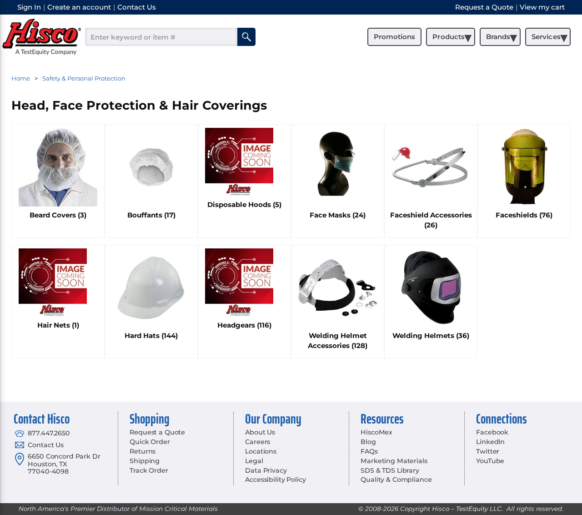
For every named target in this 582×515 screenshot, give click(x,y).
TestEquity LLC (479, 508)
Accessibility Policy (275, 479)
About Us (260, 432)
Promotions (394, 36)
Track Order (149, 470)
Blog (368, 441)
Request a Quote (157, 432)
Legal (254, 461)
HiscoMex (376, 432)
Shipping (145, 461)
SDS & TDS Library (390, 470)
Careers (257, 441)
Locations (260, 451)
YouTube (490, 461)
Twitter (487, 451)
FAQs (369, 451)
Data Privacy (265, 470)
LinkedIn (490, 441)
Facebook (492, 432)
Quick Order (150, 441)
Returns (143, 451)
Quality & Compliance (396, 479)
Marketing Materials (394, 461)
